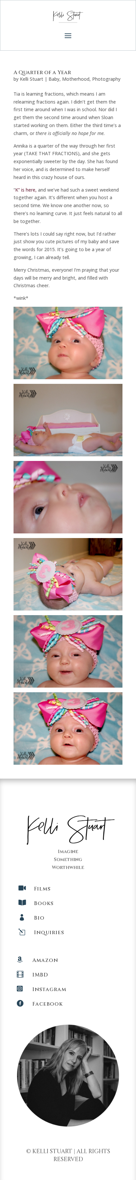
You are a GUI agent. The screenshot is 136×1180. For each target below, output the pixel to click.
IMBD (40, 974)
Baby (54, 79)
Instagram (49, 989)
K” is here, (26, 190)
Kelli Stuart (31, 79)
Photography (106, 79)
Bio (39, 918)
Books (43, 903)
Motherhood (75, 79)
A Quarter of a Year (42, 72)
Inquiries (49, 932)
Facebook (47, 1004)
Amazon (45, 960)
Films (42, 888)
